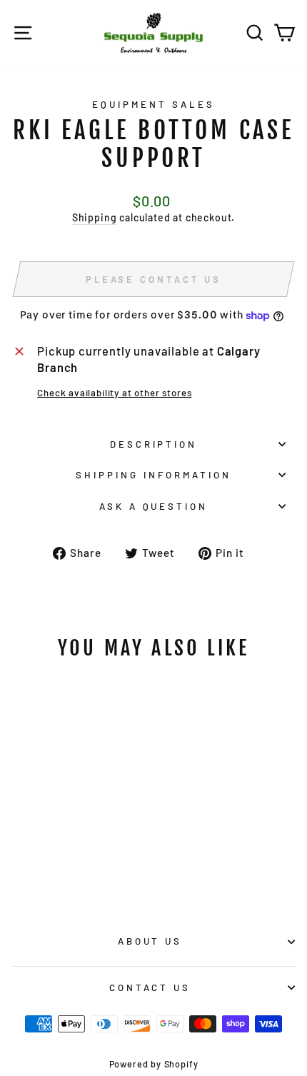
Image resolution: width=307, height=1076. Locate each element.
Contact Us (150, 987)
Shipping (94, 217)
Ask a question (153, 506)
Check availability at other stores (114, 392)
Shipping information (153, 475)
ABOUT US (150, 941)
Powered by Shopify (153, 1064)
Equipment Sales (153, 104)
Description (154, 444)
